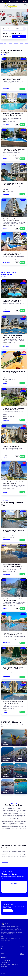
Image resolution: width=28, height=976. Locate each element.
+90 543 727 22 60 (5, 960)
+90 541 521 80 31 (5, 962)
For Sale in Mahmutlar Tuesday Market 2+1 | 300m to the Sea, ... (12, 565)
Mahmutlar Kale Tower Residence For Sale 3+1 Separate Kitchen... (14, 149)
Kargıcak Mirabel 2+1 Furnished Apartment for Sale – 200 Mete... (12, 336)
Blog (21, 948)
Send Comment (14, 883)
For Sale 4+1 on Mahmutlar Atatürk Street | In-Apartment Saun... (13, 702)
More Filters (8, 36)
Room (20, 32)
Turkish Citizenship (22, 954)
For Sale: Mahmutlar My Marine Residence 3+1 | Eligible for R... (12, 300)
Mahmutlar (3, 948)
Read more (5, 861)
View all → (3, 54)
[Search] (24, 28)
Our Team (22, 946)
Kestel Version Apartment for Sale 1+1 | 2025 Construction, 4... (13, 184)
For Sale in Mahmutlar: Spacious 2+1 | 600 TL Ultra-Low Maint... (14, 531)
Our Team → (14, 833)
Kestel (2, 953)
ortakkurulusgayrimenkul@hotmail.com (9, 964)
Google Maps (4, 966)
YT (4, 936)
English (25, 1)
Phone (17, 88)
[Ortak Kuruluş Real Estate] (10, 6)
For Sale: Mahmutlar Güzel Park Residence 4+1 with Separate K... (12, 253)
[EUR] (2, 1)
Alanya (2, 946)
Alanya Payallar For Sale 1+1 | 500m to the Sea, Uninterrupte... (13, 482)
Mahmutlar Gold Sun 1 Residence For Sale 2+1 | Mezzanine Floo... (14, 633)
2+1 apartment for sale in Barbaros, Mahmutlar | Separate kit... (13, 408)
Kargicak (3, 951)
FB (6, 936)
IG (2, 936)
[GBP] (7, 1)
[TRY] (10, 1)
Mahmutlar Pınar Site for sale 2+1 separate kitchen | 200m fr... (13, 445)
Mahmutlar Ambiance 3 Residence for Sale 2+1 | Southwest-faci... (13, 114)
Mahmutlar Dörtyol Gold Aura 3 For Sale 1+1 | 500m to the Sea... (13, 219)
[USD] (5, 1)
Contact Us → (7, 910)
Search (19, 36)
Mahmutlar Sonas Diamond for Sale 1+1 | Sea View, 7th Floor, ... (13, 599)
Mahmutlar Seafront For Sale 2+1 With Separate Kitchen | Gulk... (12, 78)
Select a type (14, 32)
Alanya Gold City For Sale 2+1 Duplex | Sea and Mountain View (14, 372)
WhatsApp (22, 88)
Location (5, 32)
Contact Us (22, 951)
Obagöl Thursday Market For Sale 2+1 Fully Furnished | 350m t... (13, 668)
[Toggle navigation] (25, 5)
